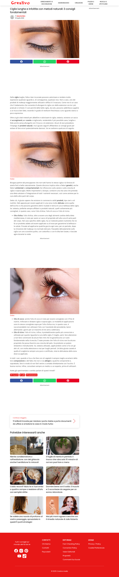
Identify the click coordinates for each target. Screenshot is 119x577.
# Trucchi (14, 375)
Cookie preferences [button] (96, 548)
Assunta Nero (21, 16)
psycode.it (46, 552)
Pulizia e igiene (91, 3)
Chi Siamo (46, 544)
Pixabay (12, 179)
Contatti (45, 548)
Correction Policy (70, 548)
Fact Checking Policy (71, 544)
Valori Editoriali (69, 552)
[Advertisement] (44, 80)
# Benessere (31, 375)
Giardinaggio (63, 3)
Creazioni (79, 3)
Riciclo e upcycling (103, 3)
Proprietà (66, 555)
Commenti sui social (71, 559)
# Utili (22, 375)
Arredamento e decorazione (47, 3)
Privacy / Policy (94, 544)
